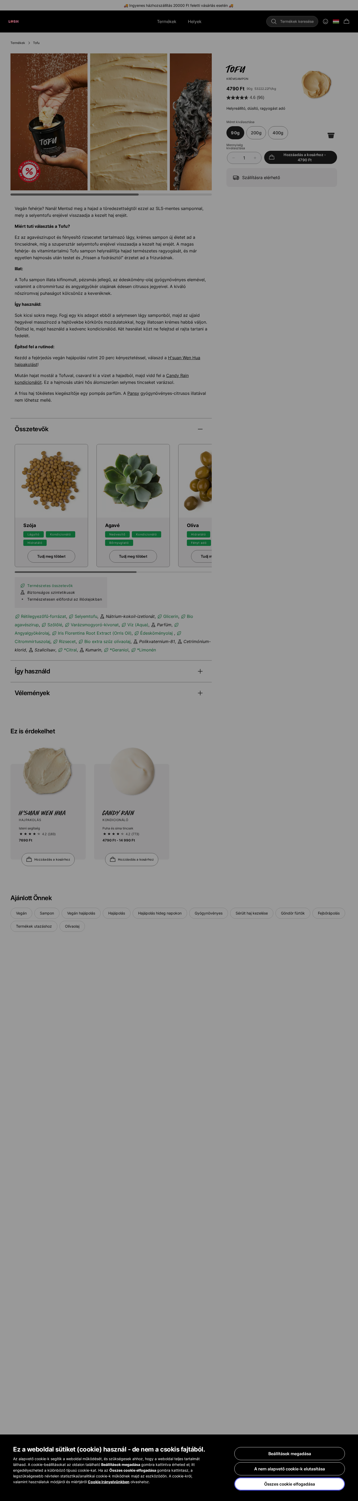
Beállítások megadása (289, 1453)
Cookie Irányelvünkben (108, 1482)
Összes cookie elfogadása (289, 1484)
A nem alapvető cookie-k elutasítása (289, 1468)
